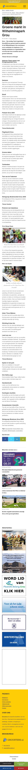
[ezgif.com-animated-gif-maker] (14, 622)
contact (4, 729)
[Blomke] (14, 605)
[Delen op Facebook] (5, 439)
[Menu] (24, 6)
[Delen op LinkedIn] (17, 439)
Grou (22, 428)
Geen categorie (13, 38)
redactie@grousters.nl (14, 2)
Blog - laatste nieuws (8, 10)
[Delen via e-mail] (23, 439)
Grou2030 (4, 430)
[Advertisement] (14, 667)
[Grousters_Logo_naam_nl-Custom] (11, 6)
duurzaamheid (8, 428)
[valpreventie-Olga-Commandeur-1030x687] (14, 541)
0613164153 (7, 745)
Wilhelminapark (11, 430)
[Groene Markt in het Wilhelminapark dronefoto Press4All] (12, 20)
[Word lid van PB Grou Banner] (14, 585)
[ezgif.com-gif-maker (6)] (14, 639)
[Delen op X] (11, 439)
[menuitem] (24, 6)
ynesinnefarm (19, 430)
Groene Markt (16, 428)
